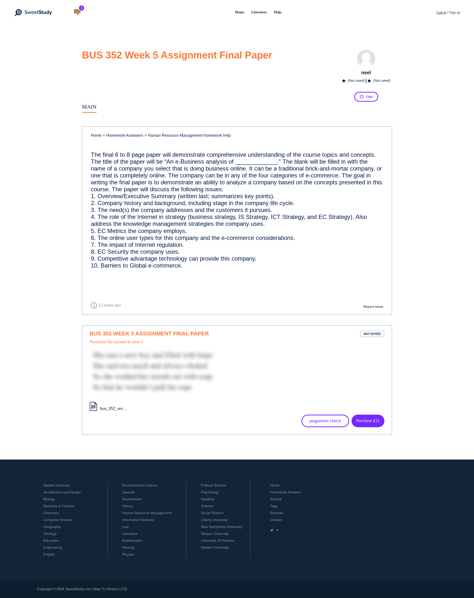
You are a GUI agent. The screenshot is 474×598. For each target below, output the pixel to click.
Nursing (128, 547)
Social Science (212, 513)
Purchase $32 (368, 420)
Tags (273, 506)
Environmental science (140, 485)
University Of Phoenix (218, 540)
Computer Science (57, 520)
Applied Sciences (56, 485)
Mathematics (132, 540)
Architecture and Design (62, 492)
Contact (276, 520)
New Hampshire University (221, 527)
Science (207, 506)
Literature (129, 534)
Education (51, 540)
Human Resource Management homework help (187, 135)
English (49, 554)
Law (125, 527)
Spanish (128, 492)
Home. (240, 12)
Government (132, 499)
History (127, 506)
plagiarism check (325, 421)
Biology (49, 499)
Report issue (373, 307)
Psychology (210, 492)
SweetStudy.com (78, 589)
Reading (207, 499)
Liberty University (214, 520)
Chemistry (51, 513)
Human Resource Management (146, 513)
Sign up (454, 12)
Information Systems (138, 520)
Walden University (215, 547)
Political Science (213, 485)
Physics (128, 554)
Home (96, 135)
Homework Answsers (123, 135)
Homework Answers (285, 492)
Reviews (276, 513)
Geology (50, 534)
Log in (441, 12)
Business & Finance (58, 506)
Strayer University (215, 534)
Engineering (52, 547)
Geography (52, 527)
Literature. (259, 12)
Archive (276, 499)
